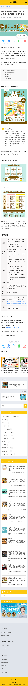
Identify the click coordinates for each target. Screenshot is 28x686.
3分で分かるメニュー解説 (10, 416)
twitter (4, 665)
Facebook (4, 669)
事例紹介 (5, 441)
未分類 (5, 444)
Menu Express (6, 649)
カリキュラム (8, 74)
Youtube (4, 659)
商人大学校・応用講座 (8, 70)
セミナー (10, 351)
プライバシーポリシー (13, 682)
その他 (5, 419)
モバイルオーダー (8, 438)
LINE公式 (4, 672)
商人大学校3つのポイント (11, 73)
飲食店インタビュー (8, 454)
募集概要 (7, 76)
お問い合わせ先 (8, 78)
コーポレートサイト (7, 632)
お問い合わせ (5, 635)
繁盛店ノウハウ (7, 448)
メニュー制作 (5, 646)
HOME (14, 680)
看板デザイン (8, 435)
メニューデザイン (8, 432)
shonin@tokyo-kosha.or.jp (13, 327)
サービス (5, 423)
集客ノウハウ (6, 451)
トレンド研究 (6, 429)
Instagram (5, 662)
